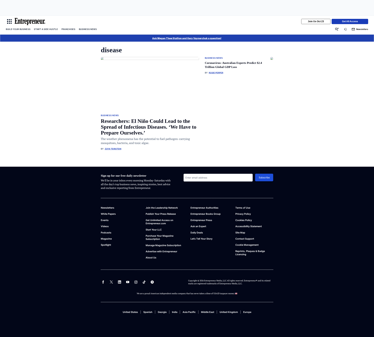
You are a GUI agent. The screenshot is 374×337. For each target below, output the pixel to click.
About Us (151, 257)
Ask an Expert (198, 226)
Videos (105, 226)
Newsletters (107, 207)
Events (105, 220)
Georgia (162, 312)
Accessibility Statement (248, 226)
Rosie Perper (216, 72)
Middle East (207, 312)
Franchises (68, 29)
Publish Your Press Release (161, 213)
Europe (247, 312)
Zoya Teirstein (113, 149)
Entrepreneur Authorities (204, 207)
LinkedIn (119, 282)
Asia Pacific (189, 312)
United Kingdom (229, 312)
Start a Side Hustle (46, 29)
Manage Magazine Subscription (163, 245)
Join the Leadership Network (162, 207)
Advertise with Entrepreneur (161, 251)
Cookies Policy (243, 220)
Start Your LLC (154, 229)
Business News (88, 29)
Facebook (103, 282)
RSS (152, 282)
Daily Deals (197, 232)
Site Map (240, 232)
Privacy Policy (243, 213)
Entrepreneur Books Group (206, 213)
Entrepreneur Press (201, 220)
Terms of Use (242, 207)
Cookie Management (247, 244)
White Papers (108, 213)
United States (130, 312)
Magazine (106, 238)
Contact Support (244, 238)
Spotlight (106, 244)
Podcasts (106, 232)
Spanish (147, 312)
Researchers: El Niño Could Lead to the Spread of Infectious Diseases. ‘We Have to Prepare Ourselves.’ (148, 127)
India (174, 312)
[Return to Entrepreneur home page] (30, 21)
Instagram (135, 282)
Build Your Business (18, 29)
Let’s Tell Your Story (201, 238)
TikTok (144, 282)
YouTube (127, 282)
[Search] (337, 29)
